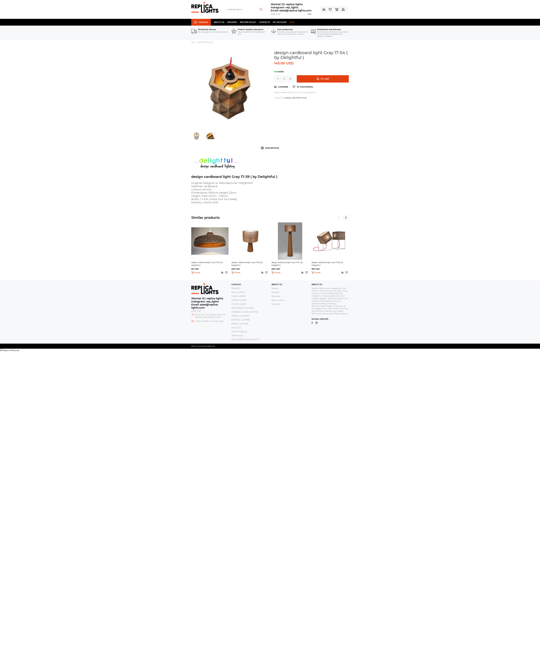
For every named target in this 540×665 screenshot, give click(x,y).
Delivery (232, 22)
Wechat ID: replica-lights (287, 4)
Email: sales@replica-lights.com (291, 10)
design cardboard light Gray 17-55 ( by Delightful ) (207, 263)
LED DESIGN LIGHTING (242, 308)
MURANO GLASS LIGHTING (244, 312)
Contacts (264, 22)
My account (280, 22)
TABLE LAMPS (238, 296)
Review (274, 288)
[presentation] (339, 217)
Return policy (248, 22)
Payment (275, 296)
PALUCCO (236, 327)
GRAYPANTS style (299, 98)
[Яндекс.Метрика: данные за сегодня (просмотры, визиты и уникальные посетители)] (9, 350)
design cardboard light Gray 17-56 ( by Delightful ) (247, 263)
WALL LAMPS (238, 292)
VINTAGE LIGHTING (240, 320)
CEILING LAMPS (239, 300)
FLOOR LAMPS (238, 304)
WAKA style (237, 335)
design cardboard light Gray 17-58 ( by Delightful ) (327, 263)
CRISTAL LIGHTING (240, 316)
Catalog (203, 22)
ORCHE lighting (239, 331)
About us (219, 22)
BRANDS (235, 288)
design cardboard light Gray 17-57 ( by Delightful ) (287, 263)
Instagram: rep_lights (284, 7)
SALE (291, 22)
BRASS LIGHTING (239, 324)
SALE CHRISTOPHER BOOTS (245, 339)
